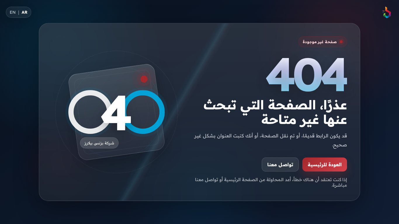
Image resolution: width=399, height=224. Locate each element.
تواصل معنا (280, 164)
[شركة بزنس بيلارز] (386, 12)
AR (24, 12)
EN (13, 12)
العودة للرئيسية (325, 164)
